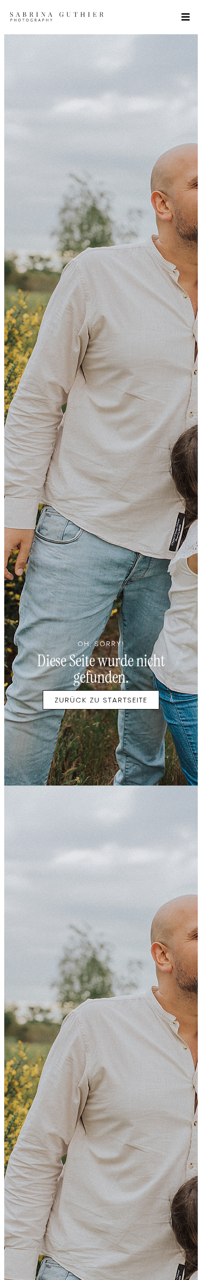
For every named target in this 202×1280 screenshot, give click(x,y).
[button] (186, 17)
